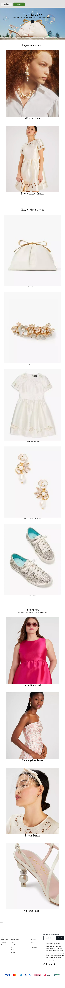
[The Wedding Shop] (32, 24)
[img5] (32, 559)
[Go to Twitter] (49, 964)
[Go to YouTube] (54, 964)
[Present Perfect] (32, 801)
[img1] (32, 250)
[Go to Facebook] (47, 964)
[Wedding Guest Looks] (32, 725)
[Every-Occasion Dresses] (32, 159)
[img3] (32, 405)
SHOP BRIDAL (32, 21)
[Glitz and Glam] (32, 83)
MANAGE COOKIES (41, 980)
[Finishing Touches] (32, 876)
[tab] (6, 4)
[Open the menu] (62, 4)
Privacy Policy (56, 959)
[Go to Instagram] (44, 964)
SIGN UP (60, 938)
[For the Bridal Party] (32, 650)
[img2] (32, 327)
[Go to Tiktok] (52, 964)
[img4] (32, 482)
